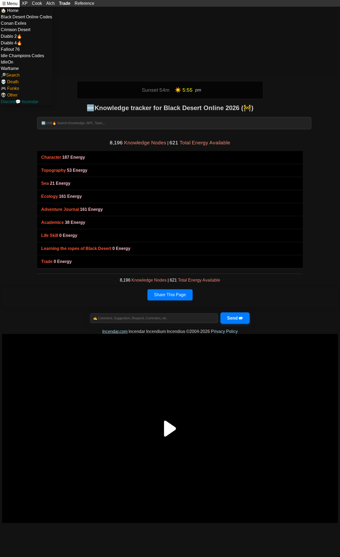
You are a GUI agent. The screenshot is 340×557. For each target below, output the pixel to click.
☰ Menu (10, 3)
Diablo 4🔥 (11, 43)
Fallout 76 (10, 49)
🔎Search (10, 75)
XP (25, 3)
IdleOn (7, 62)
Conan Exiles (13, 23)
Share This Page (170, 294)
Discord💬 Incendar (19, 101)
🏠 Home (10, 10)
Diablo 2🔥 (11, 36)
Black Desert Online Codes (26, 17)
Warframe (10, 68)
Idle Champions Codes (22, 55)
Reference (84, 3)
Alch (50, 3)
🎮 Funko (10, 88)
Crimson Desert (15, 29)
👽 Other (9, 95)
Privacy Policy (224, 331)
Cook (37, 3)
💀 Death (10, 81)
